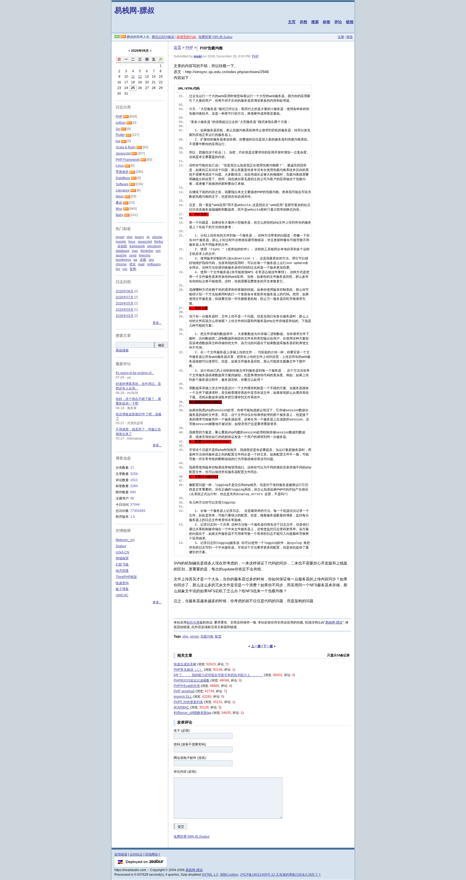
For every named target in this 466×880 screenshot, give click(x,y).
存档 (303, 22)
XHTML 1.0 (210, 874)
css (124, 269)
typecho (144, 255)
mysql (120, 237)
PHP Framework (128, 160)
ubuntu (157, 237)
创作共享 (193, 622)
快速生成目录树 (185, 664)
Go (118, 129)
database (122, 251)
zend (132, 255)
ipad (141, 264)
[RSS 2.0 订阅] (123, 37)
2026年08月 (124, 291)
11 (133, 76)
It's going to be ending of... (135, 373)
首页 (177, 47)
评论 (338, 22)
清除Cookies (229, 874)
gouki (198, 56)
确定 (161, 345)
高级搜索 (122, 350)
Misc (119, 209)
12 (140, 76)
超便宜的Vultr (186, 37)
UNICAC (122, 595)
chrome (121, 264)
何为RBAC (181, 707)
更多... (157, 323)
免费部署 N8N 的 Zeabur (215, 37)
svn (158, 251)
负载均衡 (206, 636)
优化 (132, 264)
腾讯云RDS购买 (163, 37)
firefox (158, 242)
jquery (139, 237)
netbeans (154, 264)
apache (121, 255)
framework (137, 246)
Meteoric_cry (125, 540)
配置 (218, 636)
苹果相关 (122, 172)
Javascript (123, 153)
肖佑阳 (122, 246)
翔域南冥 (122, 558)
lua (118, 141)
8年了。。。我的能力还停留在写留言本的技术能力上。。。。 (218, 675)
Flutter (120, 135)
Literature (123, 190)
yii (148, 237)
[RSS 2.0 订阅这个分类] (126, 116)
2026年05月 (124, 303)
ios (118, 269)
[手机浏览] (117, 37)
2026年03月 (124, 316)
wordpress (123, 260)
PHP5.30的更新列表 (188, 702)
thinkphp (147, 251)
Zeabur (121, 546)
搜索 (315, 22)
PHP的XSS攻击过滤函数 (192, 680)
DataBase (123, 178)
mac (135, 251)
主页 (292, 22)
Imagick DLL (183, 696)
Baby (119, 215)
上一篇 (256, 646)
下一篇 (268, 646)
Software (122, 184)
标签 (326, 22)
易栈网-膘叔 (134, 10)
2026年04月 (124, 309)
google (121, 242)
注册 (341, 37)
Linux (120, 165)
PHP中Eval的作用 (187, 686)
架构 (133, 269)
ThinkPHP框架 (126, 577)
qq (135, 260)
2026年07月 (124, 297)
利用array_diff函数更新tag (192, 713)
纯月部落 (122, 571)
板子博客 (122, 589)
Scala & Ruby (126, 147)
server (194, 636)
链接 (350, 22)
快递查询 (122, 583)
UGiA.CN (122, 552)
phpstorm (154, 246)
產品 (119, 202)
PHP (189, 47)
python (121, 123)
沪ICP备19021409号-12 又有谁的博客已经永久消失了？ (280, 874)
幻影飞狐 (122, 564)
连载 (143, 260)
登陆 (349, 37)
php (185, 636)
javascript (145, 242)
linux (131, 242)
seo (151, 260)
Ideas (120, 196)
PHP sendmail (184, 691)
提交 (181, 826)
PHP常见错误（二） (188, 670)
